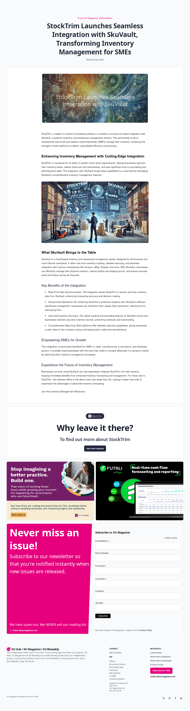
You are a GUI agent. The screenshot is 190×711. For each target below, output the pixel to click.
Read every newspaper (161, 661)
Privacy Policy (156, 665)
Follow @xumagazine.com (162, 676)
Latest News (156, 653)
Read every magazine (160, 657)
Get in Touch (115, 653)
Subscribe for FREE (161, 670)
